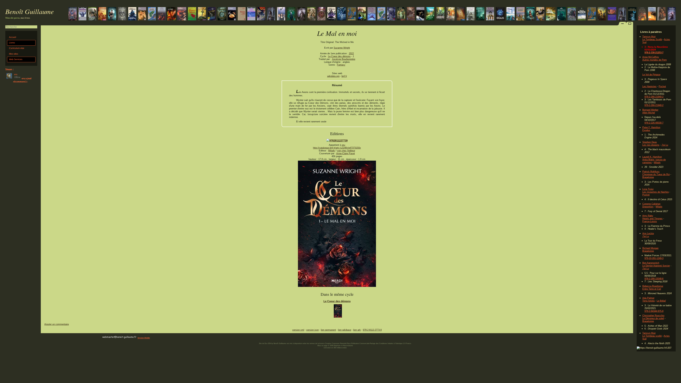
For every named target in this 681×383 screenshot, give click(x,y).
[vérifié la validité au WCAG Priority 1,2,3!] (79, 337)
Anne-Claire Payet (345, 153)
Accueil (12, 37)
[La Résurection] (122, 14)
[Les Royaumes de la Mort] (291, 14)
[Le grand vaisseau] (391, 14)
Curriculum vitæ (16, 48)
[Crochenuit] (222, 14)
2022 (351, 53)
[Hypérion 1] (652, 14)
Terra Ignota (648, 300)
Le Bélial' (661, 300)
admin (677, 381)
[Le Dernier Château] (362, 14)
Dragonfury (648, 206)
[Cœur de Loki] (411, 14)
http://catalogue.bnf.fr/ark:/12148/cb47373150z (337, 147)
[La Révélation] (461, 14)
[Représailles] (450, 14)
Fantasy (341, 64)
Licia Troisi (648, 189)
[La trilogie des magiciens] (471, 14)
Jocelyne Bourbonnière (343, 59)
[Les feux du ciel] (401, 14)
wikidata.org (333, 76)
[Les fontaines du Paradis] (420, 14)
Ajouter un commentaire (56, 324)
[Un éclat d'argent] (572, 14)
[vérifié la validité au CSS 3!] (63, 337)
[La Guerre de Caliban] (261, 14)
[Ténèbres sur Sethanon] (102, 14)
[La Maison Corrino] (592, 14)
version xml (298, 330)
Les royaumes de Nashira (655, 192)
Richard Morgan (650, 248)
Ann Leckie (648, 233)
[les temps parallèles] (212, 14)
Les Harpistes (649, 86)
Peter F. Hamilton (651, 127)
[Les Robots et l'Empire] (281, 14)
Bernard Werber (650, 110)
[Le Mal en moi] (337, 286)
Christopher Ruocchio (653, 315)
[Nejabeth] (321, 14)
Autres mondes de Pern (654, 60)
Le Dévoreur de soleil (653, 318)
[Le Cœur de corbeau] (202, 14)
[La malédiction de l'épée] (251, 14)
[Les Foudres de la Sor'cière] (301, 14)
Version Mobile (143, 338)
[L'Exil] (480, 14)
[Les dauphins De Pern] (371, 14)
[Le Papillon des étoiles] (632, 14)
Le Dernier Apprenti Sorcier (656, 265)
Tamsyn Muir (649, 36)
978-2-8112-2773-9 (372, 330)
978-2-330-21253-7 (653, 52)
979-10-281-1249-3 (653, 258)
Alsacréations (348, 345)
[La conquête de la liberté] (171, 14)
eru (343, 145)
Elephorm (337, 345)
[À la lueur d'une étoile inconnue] (500, 14)
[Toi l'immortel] (232, 14)
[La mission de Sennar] (642, 14)
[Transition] (582, 14)
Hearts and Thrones (652, 218)
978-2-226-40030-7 (653, 122)
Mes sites (13, 54)
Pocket (662, 86)
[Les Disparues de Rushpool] (192, 14)
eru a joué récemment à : (22, 80)
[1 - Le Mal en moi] (338, 311)
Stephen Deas (649, 142)
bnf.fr (344, 76)
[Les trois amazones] (490, 14)
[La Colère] (430, 14)
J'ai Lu (664, 145)
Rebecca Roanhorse (652, 286)
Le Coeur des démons (339, 56)
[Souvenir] (142, 14)
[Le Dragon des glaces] (540, 14)
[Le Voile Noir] (311, 14)
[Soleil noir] (341, 14)
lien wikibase (344, 330)
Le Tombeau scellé (652, 336)
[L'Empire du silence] (672, 14)
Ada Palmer (648, 298)
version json (312, 330)
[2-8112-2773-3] (337, 140)
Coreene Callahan (651, 203)
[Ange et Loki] (602, 14)
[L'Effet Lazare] (381, 14)
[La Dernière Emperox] (550, 14)
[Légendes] (662, 14)
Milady (657, 162)
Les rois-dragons (650, 145)
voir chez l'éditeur (346, 150)
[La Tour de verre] (510, 14)
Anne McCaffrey (650, 57)
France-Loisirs (649, 221)
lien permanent (328, 330)
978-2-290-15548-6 (653, 278)
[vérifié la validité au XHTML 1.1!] (48, 337)
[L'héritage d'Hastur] (82, 14)
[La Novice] (132, 14)
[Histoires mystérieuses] (181, 14)
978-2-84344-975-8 (653, 311)
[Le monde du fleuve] (520, 14)
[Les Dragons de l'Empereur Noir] (440, 14)
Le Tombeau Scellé (652, 39)
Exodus (646, 130)
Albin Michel (648, 112)
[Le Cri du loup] (530, 14)
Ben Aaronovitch (650, 263)
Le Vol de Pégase (651, 74)
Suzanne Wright (342, 47)
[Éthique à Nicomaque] (242, 14)
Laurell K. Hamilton (652, 157)
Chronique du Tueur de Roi (656, 174)
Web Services (15, 59)
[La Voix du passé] (622, 14)
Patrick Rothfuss (651, 171)
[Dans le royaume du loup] (561, 14)
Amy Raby (647, 215)
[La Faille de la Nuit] (112, 14)
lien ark (357, 330)
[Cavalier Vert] (92, 14)
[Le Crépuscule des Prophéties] (612, 14)
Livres (12, 43)
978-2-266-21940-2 (653, 96)
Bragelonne (648, 177)
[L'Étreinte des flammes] (72, 14)
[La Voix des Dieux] (331, 14)
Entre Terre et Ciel (651, 289)
